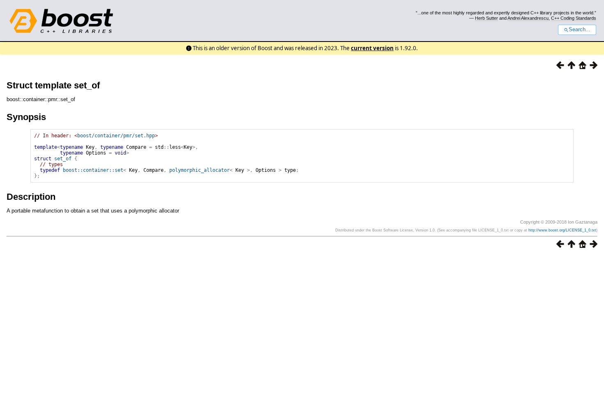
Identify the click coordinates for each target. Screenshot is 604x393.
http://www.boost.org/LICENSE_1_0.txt (562, 230)
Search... (579, 29)
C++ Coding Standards (573, 18)
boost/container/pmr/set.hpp (116, 136)
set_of (62, 159)
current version (372, 48)
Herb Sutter (486, 18)
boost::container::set (93, 170)
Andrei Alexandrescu (528, 18)
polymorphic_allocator (199, 170)
